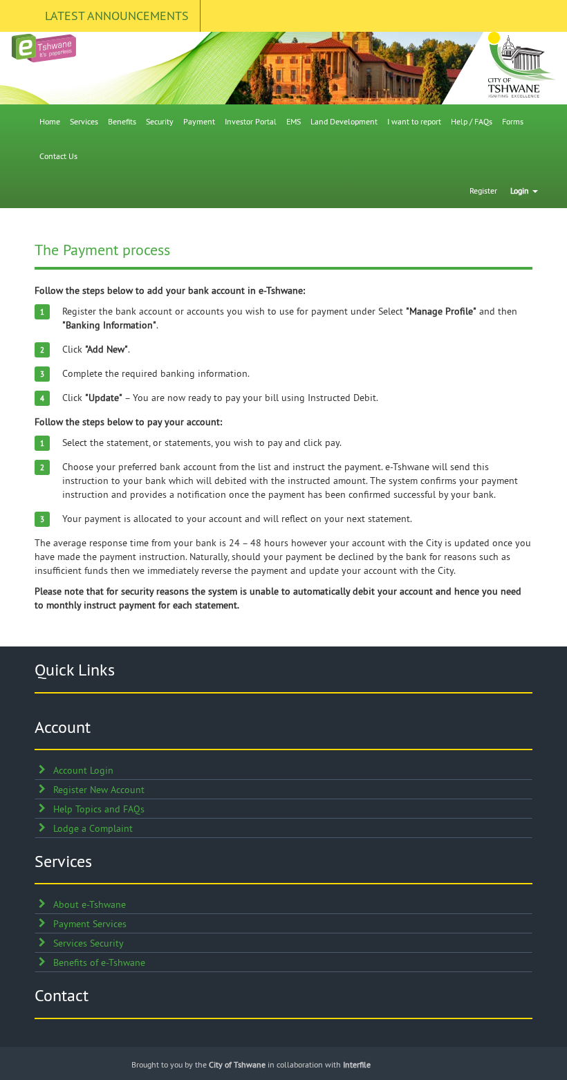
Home (49, 121)
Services (84, 121)
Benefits (122, 121)
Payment (199, 121)
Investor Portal (251, 121)
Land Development (344, 121)
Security (160, 121)
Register (483, 190)
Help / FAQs (471, 121)
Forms (512, 121)
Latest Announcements (117, 16)
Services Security (88, 943)
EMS (293, 121)
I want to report (414, 121)
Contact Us (58, 156)
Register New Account (99, 789)
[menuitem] (50, 121)
